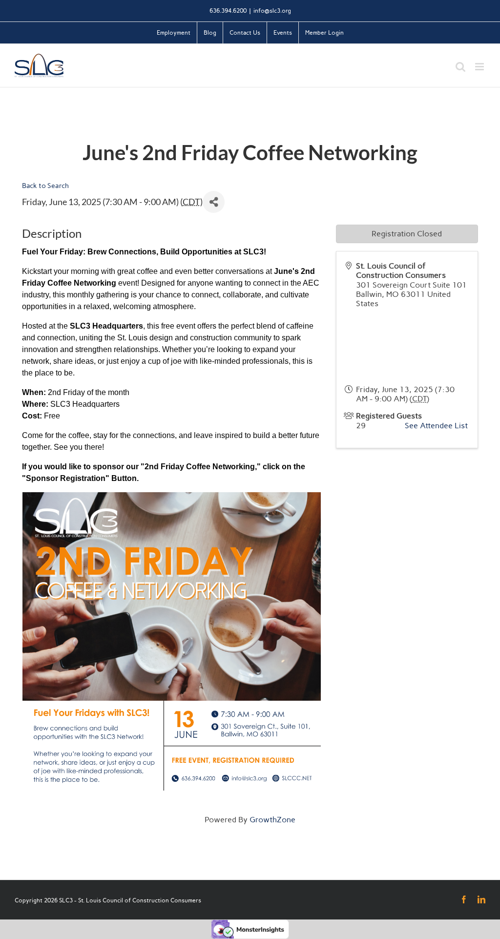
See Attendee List (436, 425)
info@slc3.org (272, 10)
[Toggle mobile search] (460, 67)
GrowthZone (272, 819)
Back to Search (45, 185)
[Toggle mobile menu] (480, 67)
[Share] (214, 202)
